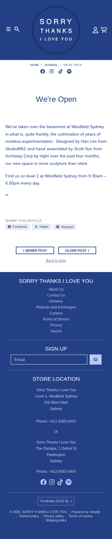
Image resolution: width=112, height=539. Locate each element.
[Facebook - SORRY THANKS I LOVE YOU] (42, 71)
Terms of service (80, 516)
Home (34, 65)
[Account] (95, 30)
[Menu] (8, 29)
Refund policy (29, 516)
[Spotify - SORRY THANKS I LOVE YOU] (69, 71)
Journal (51, 65)
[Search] (17, 29)
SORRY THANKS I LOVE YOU (44, 512)
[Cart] (104, 30)
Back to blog (56, 261)
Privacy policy (54, 516)
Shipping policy (56, 520)
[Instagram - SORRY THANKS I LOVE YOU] (51, 71)
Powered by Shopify (85, 512)
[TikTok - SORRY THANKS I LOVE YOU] (60, 71)
